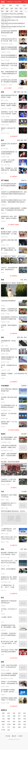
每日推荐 (24, 434)
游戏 (24, 721)
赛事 (15, 92)
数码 (19, 719)
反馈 (9, 736)
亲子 (3, 727)
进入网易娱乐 (13, 176)
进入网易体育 (13, 136)
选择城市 (24, 385)
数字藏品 (3, 730)
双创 (14, 727)
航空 (24, 727)
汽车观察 (24, 491)
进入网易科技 (13, 593)
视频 (8, 719)
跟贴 (19, 721)
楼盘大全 (24, 180)
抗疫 (8, 730)
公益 (21, 11)
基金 (22, 337)
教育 (3, 724)
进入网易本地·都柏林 (13, 430)
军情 (25, 280)
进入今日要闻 (7, 88)
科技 (16, 11)
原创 (17, 5)
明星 (25, 140)
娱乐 (7, 8)
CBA (25, 92)
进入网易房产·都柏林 (13, 224)
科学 (22, 549)
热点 (24, 5)
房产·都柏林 (5, 180)
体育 (11, 8)
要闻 (3, 5)
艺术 (8, 727)
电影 (22, 140)
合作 (15, 736)
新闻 (2, 8)
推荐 (10, 5)
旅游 (24, 724)
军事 (2, 11)
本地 (24, 719)
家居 (2, 228)
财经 (16, 8)
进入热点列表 (13, 658)
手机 (14, 719)
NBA (18, 92)
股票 (18, 337)
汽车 (26, 8)
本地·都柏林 (5, 386)
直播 (7, 11)
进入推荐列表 (13, 706)
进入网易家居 (13, 276)
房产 (11, 11)
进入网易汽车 (13, 545)
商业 (25, 337)
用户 (26, 2)
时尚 (8, 721)
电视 (18, 140)
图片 (21, 8)
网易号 (3, 434)
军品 (22, 280)
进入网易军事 (13, 333)
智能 (25, 549)
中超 (22, 92)
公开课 (8, 724)
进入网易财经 (13, 382)
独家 (19, 724)
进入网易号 (13, 487)
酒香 (19, 727)
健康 (14, 724)
